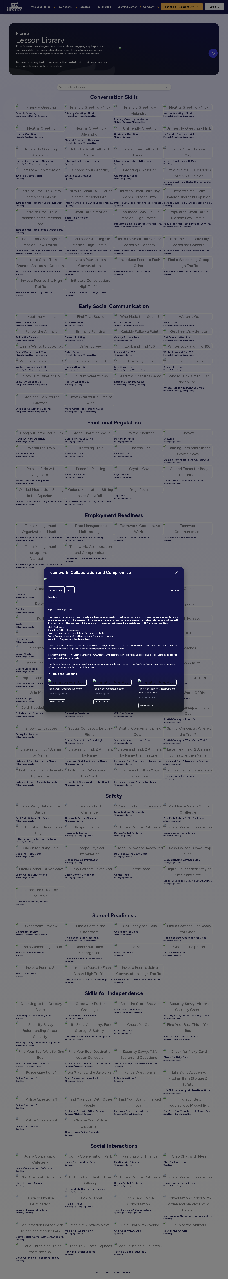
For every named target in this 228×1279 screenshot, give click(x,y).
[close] (176, 573)
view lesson (57, 702)
